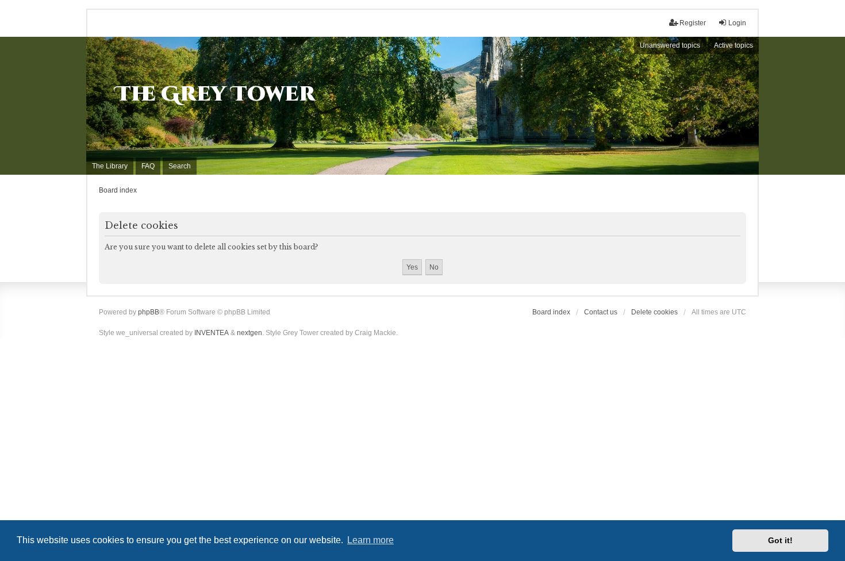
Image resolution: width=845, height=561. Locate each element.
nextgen (249, 333)
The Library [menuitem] (110, 166)
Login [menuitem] (737, 23)
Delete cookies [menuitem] (654, 312)
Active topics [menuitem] (733, 45)
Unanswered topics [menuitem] (670, 45)
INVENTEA (211, 333)
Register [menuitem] (692, 23)
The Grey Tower (215, 94)
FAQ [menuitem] (148, 166)
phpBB (148, 312)
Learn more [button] (370, 540)
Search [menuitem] (179, 166)
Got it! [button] (780, 540)
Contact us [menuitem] (600, 312)
